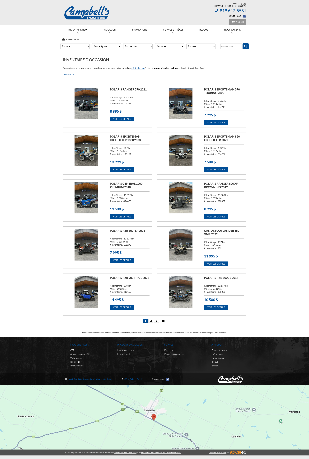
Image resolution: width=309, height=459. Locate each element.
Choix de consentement (171, 452)
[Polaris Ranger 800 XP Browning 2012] (180, 197)
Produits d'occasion (130, 344)
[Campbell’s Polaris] (87, 12)
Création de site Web (217, 452)
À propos (217, 344)
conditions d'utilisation (151, 452)
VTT (72, 350)
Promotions (75, 361)
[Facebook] (244, 16)
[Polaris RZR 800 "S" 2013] (86, 245)
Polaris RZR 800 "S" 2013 (127, 230)
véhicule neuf (138, 68)
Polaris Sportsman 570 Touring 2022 (222, 91)
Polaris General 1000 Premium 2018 (126, 185)
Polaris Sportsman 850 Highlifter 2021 (222, 138)
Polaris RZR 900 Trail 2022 (129, 277)
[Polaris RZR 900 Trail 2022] (86, 292)
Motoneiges (76, 358)
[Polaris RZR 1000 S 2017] (180, 292)
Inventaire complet (126, 350)
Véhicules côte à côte (80, 354)
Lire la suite (68, 74)
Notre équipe (217, 358)
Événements (217, 354)
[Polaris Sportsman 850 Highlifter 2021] (180, 150)
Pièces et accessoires (174, 354)
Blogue (214, 361)
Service (168, 344)
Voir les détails (122, 119)
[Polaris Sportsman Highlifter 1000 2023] (86, 150)
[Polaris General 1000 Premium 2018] (86, 197)
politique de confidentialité (125, 452)
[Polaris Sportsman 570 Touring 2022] (180, 103)
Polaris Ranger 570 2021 (128, 89)
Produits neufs (79, 344)
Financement (76, 365)
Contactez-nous (219, 350)
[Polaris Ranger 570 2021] (86, 103)
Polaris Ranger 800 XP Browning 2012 (221, 185)
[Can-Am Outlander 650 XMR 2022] (180, 245)
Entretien (168, 350)
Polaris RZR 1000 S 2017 (221, 277)
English (240, 22)
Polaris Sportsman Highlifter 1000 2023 (125, 138)
